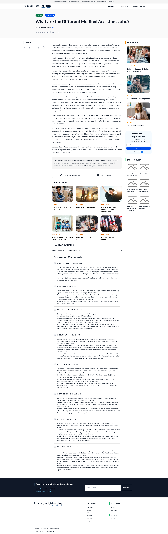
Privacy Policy (37, 531)
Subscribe (138, 148)
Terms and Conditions (48, 531)
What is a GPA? (143, 174)
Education (80, 204)
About (113, 507)
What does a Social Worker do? (143, 191)
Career (54, 204)
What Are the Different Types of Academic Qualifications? (109, 209)
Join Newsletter (139, 6)
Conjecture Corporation (52, 528)
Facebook (114, 519)
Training (89, 516)
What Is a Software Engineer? (138, 99)
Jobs (88, 521)
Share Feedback (106, 175)
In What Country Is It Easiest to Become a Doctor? (62, 238)
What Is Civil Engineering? (86, 207)
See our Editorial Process (72, 175)
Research (90, 518)
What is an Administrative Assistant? (131, 208)
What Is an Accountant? (136, 126)
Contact (114, 510)
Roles (129, 95)
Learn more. (111, 1)
